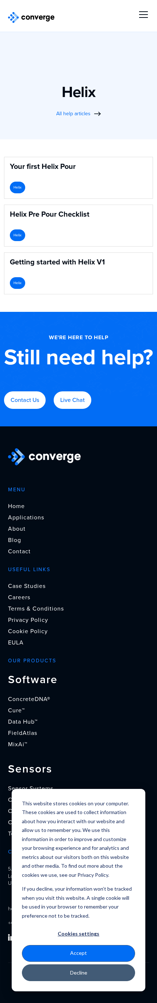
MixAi (17, 744)
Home (16, 506)
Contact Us (25, 400)
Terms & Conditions (36, 609)
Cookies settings (78, 933)
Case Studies (27, 586)
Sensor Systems (30, 788)
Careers (19, 597)
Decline (78, 972)
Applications (26, 517)
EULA (16, 643)
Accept (78, 953)
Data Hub (23, 722)
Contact (19, 551)
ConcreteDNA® (29, 699)
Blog (14, 540)
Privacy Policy (28, 620)
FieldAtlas (22, 733)
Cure (16, 710)
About (17, 529)
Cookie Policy (28, 631)
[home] (31, 17)
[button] (142, 14)
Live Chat (72, 400)
